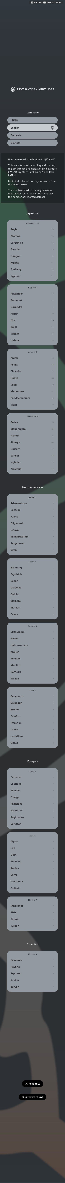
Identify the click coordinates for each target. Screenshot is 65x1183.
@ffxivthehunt (34, 1097)
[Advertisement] (32, 36)
